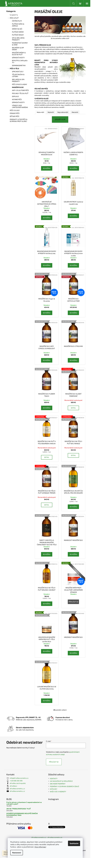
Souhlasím (74, 843)
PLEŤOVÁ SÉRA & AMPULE (18, 25)
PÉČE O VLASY (15, 110)
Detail (73, 408)
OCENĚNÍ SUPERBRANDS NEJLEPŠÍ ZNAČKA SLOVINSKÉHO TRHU (22, 814)
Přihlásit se (73, 602)
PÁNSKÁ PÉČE (15, 113)
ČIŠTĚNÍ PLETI (17, 21)
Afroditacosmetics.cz (38, 837)
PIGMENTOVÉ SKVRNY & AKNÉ (20, 44)
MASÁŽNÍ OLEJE (18, 87)
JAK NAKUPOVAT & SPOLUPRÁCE (61, 781)
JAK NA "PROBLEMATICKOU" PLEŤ (18, 809)
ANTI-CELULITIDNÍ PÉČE (20, 90)
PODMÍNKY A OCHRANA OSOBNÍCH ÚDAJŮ (64, 786)
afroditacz (13, 786)
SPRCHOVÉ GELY (17, 71)
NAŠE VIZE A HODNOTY (58, 792)
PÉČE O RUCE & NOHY (19, 84)
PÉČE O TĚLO (14, 68)
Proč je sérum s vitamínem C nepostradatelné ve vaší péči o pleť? (24, 803)
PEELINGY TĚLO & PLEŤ (20, 93)
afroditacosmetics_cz (17, 788)
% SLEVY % (14, 15)
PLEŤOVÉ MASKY (18, 35)
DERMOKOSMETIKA (19, 65)
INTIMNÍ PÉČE (17, 99)
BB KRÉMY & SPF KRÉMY (18, 49)
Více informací (40, 847)
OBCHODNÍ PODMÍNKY (57, 784)
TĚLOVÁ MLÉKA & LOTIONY (18, 75)
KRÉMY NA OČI (17, 29)
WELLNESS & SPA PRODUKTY (18, 80)
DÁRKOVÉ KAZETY (18, 58)
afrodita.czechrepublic (18, 783)
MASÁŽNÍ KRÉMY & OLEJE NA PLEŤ (19, 53)
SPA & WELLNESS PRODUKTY (18, 39)
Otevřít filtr (60, 119)
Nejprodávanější (62, 112)
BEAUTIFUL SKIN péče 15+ (19, 61)
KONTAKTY (53, 778)
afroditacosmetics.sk (54, 837)
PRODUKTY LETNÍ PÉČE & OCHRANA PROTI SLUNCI (18, 120)
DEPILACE (15, 96)
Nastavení (16, 852)
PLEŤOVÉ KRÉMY (18, 32)
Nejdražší (51, 112)
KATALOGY (53, 789)
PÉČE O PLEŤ (14, 18)
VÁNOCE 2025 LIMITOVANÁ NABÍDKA (20, 106)
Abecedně (75, 112)
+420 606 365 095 (16, 781)
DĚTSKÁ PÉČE (14, 116)
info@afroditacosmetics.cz (19, 778)
